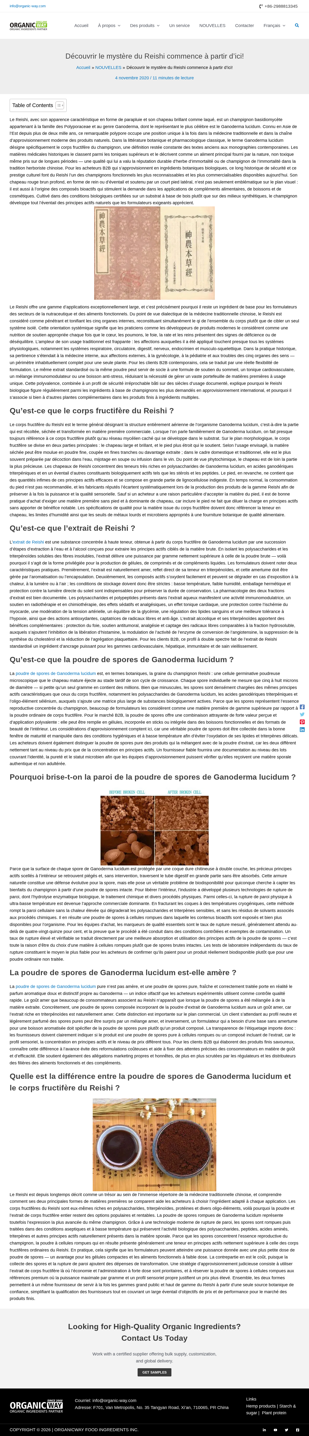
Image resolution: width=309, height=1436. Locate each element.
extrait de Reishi (28, 542)
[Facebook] (302, 706)
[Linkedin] (302, 729)
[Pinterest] (302, 721)
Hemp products (261, 1406)
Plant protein (274, 1412)
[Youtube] (275, 1430)
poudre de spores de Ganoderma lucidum (56, 673)
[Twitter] (302, 714)
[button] (117, 25)
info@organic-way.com (28, 6)
